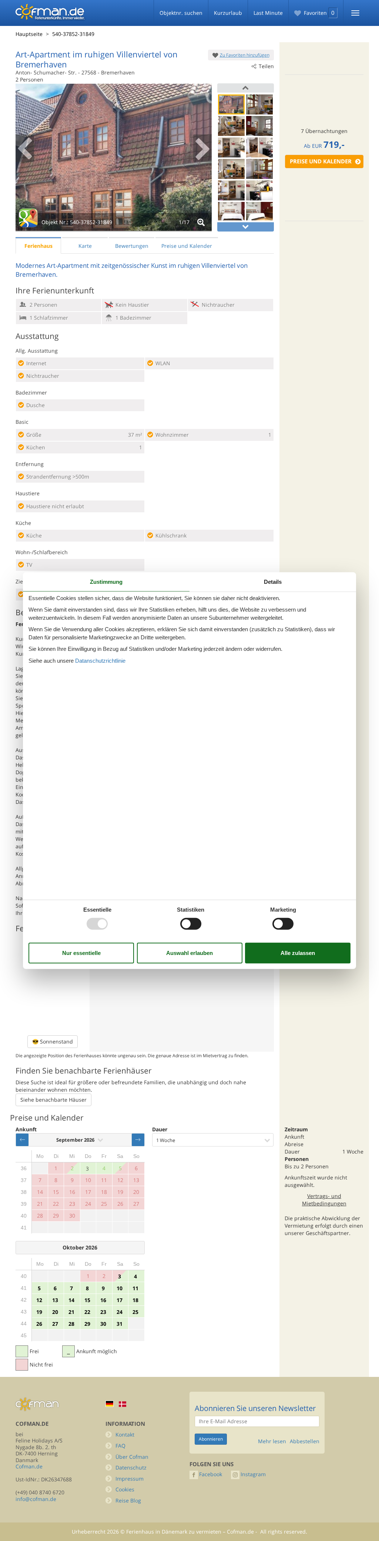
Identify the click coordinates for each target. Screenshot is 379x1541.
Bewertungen (131, 245)
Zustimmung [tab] (106, 582)
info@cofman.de (36, 1498)
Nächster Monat (138, 1140)
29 (87, 1323)
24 (120, 1311)
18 (135, 1300)
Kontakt (124, 1434)
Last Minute (268, 12)
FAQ (120, 1445)
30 (103, 1323)
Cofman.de (29, 1466)
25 (135, 1311)
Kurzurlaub (228, 12)
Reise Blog (128, 1500)
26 (39, 1323)
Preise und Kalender (321, 161)
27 (55, 1323)
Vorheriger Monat (22, 1140)
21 (71, 1311)
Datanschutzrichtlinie (100, 660)
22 (87, 1311)
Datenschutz (131, 1467)
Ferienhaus (38, 245)
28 (71, 1323)
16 (103, 1300)
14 (71, 1300)
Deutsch (109, 1404)
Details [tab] (273, 582)
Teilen (266, 66)
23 (103, 1311)
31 (120, 1323)
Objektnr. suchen (181, 12)
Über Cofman (131, 1456)
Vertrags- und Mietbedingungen (324, 1199)
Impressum (129, 1478)
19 (39, 1311)
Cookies (124, 1489)
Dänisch (122, 1404)
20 (55, 1311)
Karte (85, 245)
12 (39, 1300)
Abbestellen (304, 1441)
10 (120, 1288)
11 (135, 1288)
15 (87, 1300)
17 (120, 1300)
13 (55, 1300)
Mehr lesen (272, 1441)
